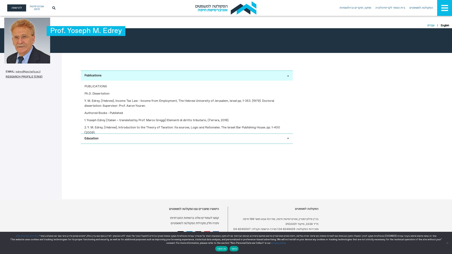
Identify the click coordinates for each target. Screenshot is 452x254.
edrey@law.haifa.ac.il (28, 72)
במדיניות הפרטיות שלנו (27, 236)
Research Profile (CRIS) (24, 77)
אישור (234, 248)
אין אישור (221, 248)
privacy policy (278, 243)
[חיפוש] (53, 8)
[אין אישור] (447, 243)
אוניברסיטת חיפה (37, 8)
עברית (430, 25)
